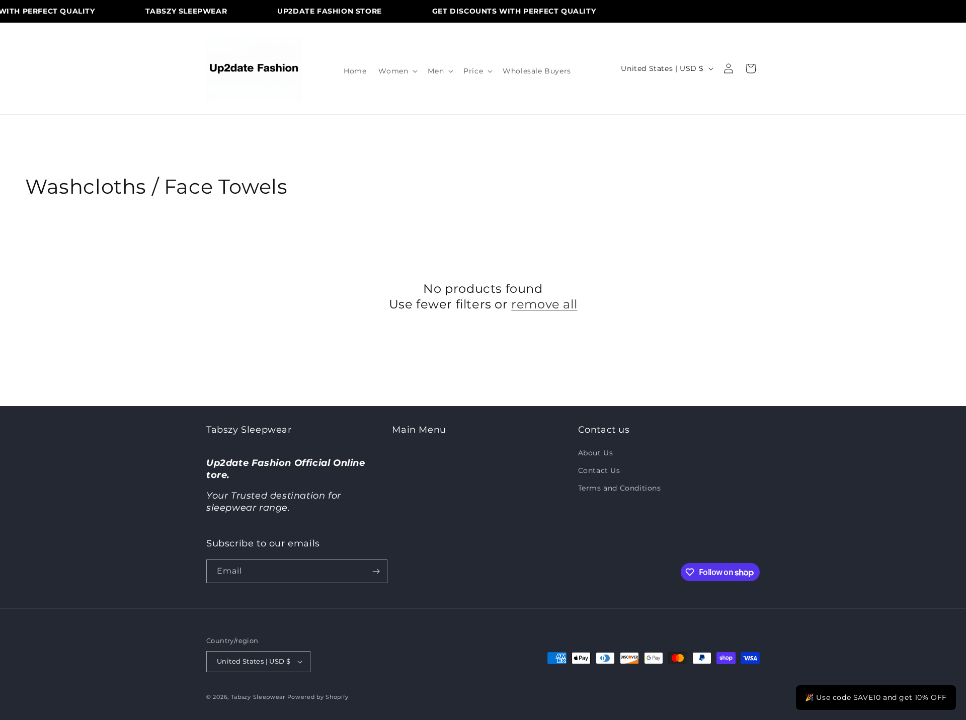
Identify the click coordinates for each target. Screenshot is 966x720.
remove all (544, 304)
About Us (595, 452)
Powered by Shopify (318, 696)
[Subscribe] (376, 571)
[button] (397, 71)
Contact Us (599, 470)
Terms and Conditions (619, 488)
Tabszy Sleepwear (258, 696)
